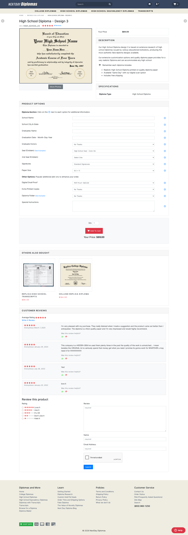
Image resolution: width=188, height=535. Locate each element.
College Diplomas (46, 11)
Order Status (139, 494)
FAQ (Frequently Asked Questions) (148, 497)
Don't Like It (39, 416)
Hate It (37, 418)
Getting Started (64, 492)
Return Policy (101, 497)
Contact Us (139, 492)
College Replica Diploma (74, 294)
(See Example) (40, 196)
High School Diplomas (73, 11)
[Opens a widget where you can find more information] (178, 530)
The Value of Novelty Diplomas (70, 505)
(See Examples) (40, 151)
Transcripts (145, 11)
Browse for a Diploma (28, 508)
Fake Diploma (63, 503)
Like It (36, 410)
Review (87, 403)
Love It (37, 407)
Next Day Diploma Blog (67, 508)
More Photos (55, 87)
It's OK (37, 413)
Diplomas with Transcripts (29, 503)
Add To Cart (95, 231)
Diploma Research (65, 494)
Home (21, 492)
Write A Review (28, 320)
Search (137, 503)
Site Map (138, 500)
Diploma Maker (25, 511)
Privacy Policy (102, 500)
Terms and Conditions (105, 492)
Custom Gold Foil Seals (67, 497)
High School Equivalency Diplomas (112, 11)
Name (86, 435)
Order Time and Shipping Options (71, 500)
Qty (90, 223)
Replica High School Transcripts (34, 295)
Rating (24, 403)
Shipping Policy (102, 494)
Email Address (90, 444)
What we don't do (103, 503)
